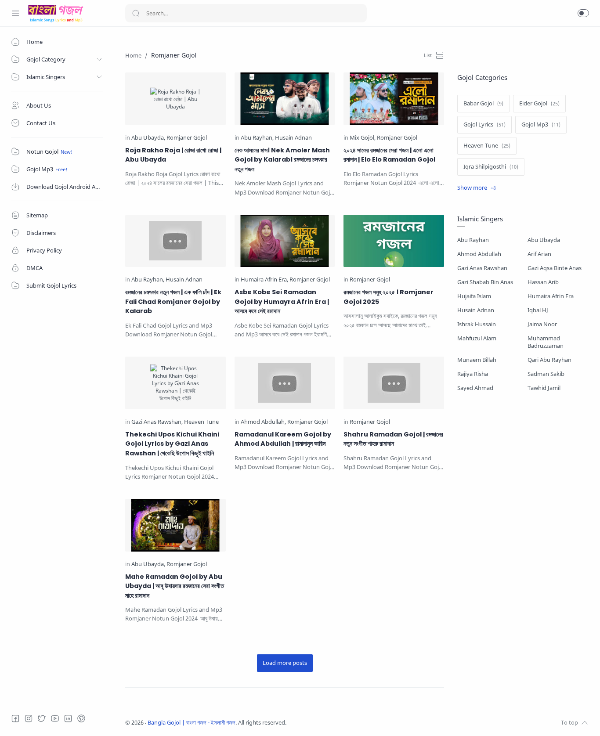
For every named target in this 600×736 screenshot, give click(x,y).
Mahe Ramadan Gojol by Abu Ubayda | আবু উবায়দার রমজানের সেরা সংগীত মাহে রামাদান (174, 586)
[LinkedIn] (68, 718)
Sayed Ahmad (475, 388)
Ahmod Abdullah (479, 254)
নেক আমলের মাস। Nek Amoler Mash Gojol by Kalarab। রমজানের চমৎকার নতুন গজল (282, 159)
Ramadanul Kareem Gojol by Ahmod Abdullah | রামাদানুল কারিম (283, 439)
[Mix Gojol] (363, 138)
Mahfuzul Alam (476, 338)
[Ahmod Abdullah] (263, 422)
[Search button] (136, 13)
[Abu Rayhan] (257, 138)
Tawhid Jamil (544, 388)
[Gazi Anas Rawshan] (157, 422)
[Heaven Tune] (201, 422)
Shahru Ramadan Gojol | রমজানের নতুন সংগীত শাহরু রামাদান (393, 439)
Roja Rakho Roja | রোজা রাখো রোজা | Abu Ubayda (173, 155)
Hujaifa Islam (474, 296)
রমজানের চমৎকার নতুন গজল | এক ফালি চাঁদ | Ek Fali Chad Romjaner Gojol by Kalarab (173, 301)
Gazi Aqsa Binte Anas (555, 268)
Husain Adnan (475, 310)
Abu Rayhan (473, 240)
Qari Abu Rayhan (549, 360)
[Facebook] (15, 718)
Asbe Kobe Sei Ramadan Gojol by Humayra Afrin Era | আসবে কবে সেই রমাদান (282, 301)
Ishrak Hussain (476, 324)
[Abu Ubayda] (148, 138)
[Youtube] (55, 718)
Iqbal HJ (538, 310)
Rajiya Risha (472, 374)
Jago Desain (344, 722)
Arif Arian (539, 254)
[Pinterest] (81, 718)
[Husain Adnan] (293, 138)
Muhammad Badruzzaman (546, 342)
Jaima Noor (542, 324)
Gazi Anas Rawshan (482, 268)
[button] (583, 13)
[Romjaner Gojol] (186, 138)
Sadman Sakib (546, 374)
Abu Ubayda (544, 240)
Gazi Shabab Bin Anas (485, 282)
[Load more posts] (285, 663)
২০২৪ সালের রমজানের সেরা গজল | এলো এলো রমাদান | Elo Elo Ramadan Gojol (389, 155)
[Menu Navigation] (15, 13)
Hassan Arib (543, 282)
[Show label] (476, 188)
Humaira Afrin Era (551, 296)
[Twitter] (41, 718)
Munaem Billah (476, 360)
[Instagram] (28, 718)
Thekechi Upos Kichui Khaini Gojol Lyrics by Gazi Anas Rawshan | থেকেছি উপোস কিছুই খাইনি (172, 444)
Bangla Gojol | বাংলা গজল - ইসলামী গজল (191, 722)
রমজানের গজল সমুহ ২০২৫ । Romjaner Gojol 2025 (388, 297)
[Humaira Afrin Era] (264, 280)
